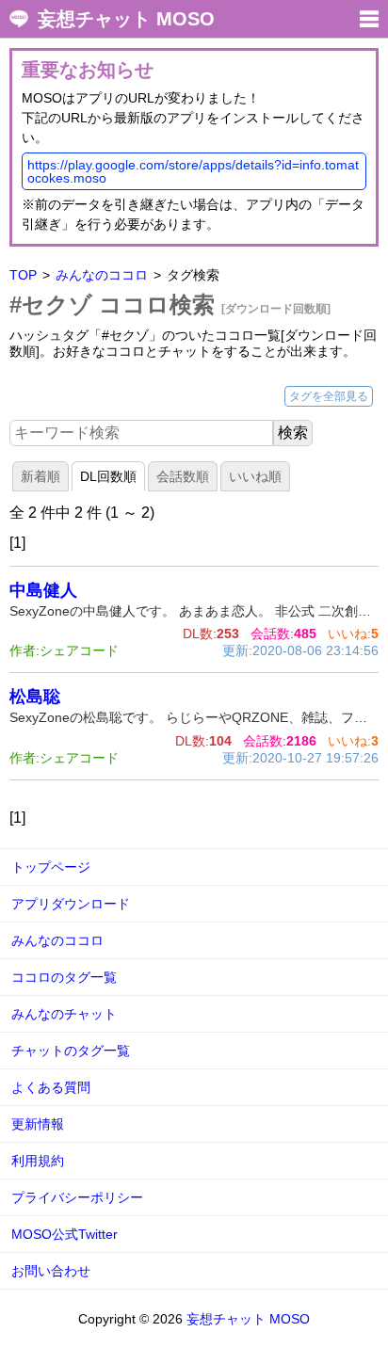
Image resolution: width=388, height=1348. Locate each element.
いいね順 (255, 476)
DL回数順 (108, 476)
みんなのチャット (64, 1013)
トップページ (50, 867)
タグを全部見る (328, 396)
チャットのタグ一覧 (70, 1050)
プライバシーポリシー (77, 1197)
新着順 (40, 476)
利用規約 (37, 1160)
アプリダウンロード (70, 903)
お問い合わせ (50, 1270)
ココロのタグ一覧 (64, 977)
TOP (23, 274)
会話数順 (182, 476)
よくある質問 (50, 1087)
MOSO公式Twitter (64, 1234)
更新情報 (37, 1123)
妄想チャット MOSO (126, 18)
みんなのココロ (102, 274)
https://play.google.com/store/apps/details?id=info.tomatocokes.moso (193, 171)
